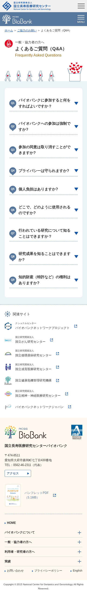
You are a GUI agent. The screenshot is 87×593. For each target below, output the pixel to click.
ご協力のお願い (27, 30)
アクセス (13, 473)
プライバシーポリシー (48, 570)
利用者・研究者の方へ (20, 551)
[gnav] (81, 19)
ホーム (9, 30)
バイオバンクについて (20, 532)
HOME (11, 523)
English (77, 570)
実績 (8, 561)
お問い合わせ (15, 570)
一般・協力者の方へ (18, 542)
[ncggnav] (81, 6)
